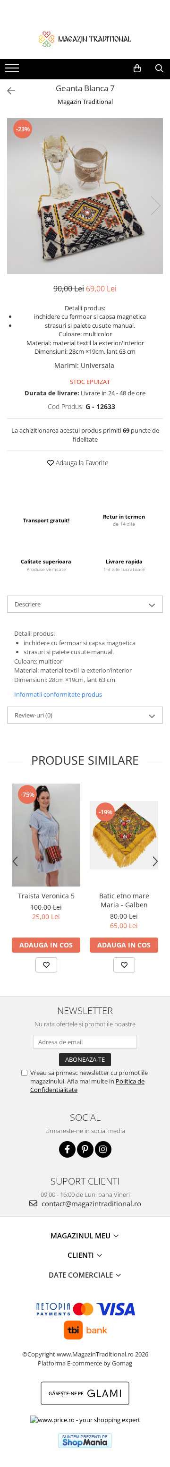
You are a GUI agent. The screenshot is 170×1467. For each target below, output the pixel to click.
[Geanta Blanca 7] (85, 196)
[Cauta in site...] (159, 68)
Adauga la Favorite (81, 462)
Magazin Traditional (85, 101)
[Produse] (13, 71)
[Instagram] (103, 1149)
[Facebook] (67, 1149)
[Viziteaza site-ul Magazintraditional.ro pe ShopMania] (85, 1440)
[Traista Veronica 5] (46, 835)
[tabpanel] (85, 196)
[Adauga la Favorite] (46, 964)
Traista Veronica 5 (46, 895)
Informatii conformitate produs (58, 694)
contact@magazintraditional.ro (90, 1203)
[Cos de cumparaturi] (137, 68)
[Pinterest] (85, 1149)
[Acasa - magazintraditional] (85, 39)
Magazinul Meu (81, 1235)
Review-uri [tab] (33, 715)
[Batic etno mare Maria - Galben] (124, 835)
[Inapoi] (7, 91)
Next (155, 205)
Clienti (82, 1255)
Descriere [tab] (28, 604)
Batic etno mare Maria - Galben (124, 900)
